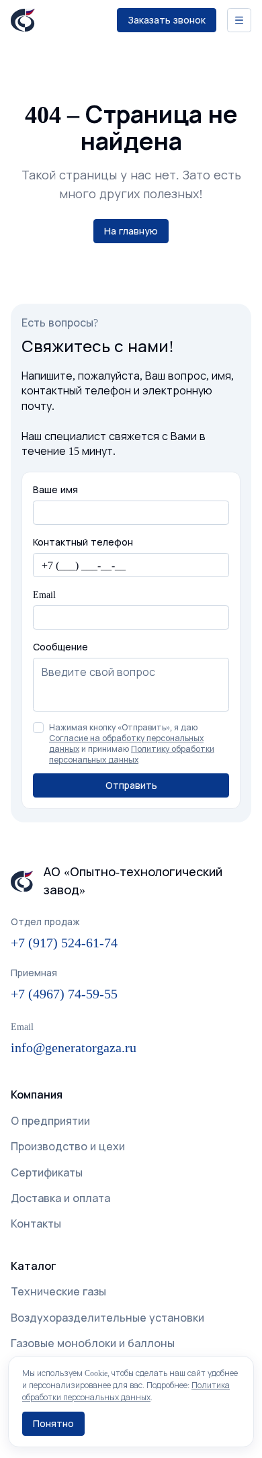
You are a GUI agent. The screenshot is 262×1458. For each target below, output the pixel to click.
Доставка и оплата (60, 1198)
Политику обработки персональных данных (131, 754)
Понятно (53, 1423)
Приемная (34, 972)
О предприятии (50, 1120)
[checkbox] (38, 727)
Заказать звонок (167, 19)
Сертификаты (47, 1172)
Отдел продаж (45, 921)
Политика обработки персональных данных (126, 1391)
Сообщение (60, 646)
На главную (131, 230)
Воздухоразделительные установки (107, 1317)
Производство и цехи (68, 1146)
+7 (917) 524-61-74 (64, 942)
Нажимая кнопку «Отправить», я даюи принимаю (131, 743)
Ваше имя (55, 489)
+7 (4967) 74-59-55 (64, 993)
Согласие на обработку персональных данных (126, 743)
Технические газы (58, 1291)
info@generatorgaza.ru (73, 1047)
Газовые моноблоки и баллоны (93, 1343)
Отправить (131, 785)
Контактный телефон (83, 541)
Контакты (36, 1223)
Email (44, 594)
